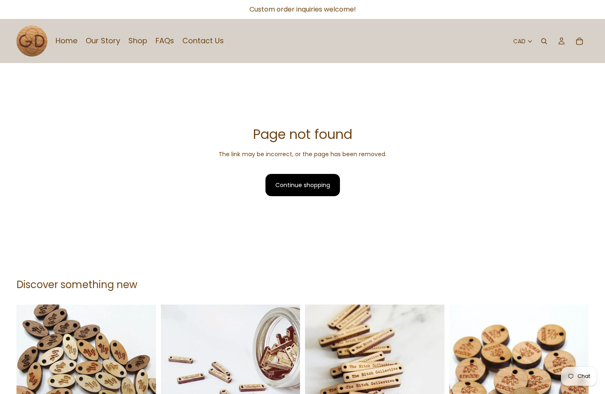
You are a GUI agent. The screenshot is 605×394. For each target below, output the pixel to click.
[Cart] (579, 41)
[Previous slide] (28, 375)
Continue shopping (302, 185)
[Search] (544, 41)
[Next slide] (143, 375)
